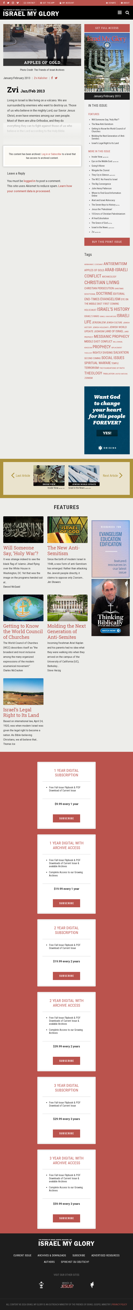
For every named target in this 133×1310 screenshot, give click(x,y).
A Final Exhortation (100, 218)
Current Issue (22, 1255)
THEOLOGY (93, 373)
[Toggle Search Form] (127, 12)
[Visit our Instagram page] (13, 3)
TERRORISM (91, 368)
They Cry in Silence (103, 175)
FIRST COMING (111, 303)
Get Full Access (107, 28)
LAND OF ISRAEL (114, 331)
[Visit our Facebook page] (4, 3)
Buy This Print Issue (107, 241)
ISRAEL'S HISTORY (113, 309)
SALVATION (121, 352)
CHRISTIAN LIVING (101, 282)
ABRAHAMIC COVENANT (93, 264)
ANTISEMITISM (115, 263)
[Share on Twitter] (56, 78)
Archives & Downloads (52, 1255)
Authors (49, 1261)
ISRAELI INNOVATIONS (108, 316)
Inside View (100, 156)
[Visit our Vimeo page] (17, 3)
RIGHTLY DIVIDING (103, 352)
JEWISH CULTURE (114, 322)
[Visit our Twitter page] (8, 3)
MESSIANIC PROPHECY (111, 336)
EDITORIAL (119, 293)
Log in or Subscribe (51, 154)
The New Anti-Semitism (102, 124)
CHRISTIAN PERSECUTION (99, 288)
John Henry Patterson (102, 188)
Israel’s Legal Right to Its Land (105, 143)
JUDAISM (99, 331)
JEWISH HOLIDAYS (101, 327)
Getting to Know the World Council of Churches (23, 631)
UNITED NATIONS (121, 374)
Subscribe (66, 818)
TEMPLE (115, 363)
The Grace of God (102, 223)
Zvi (96, 232)
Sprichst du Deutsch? (75, 1261)
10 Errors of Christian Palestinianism (108, 214)
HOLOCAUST (90, 310)
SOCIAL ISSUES (112, 358)
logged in (30, 181)
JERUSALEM (99, 322)
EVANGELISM (110, 299)
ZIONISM (88, 378)
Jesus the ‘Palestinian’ (102, 209)
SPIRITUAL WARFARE (97, 363)
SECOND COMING (92, 358)
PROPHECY (102, 347)
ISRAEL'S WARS (91, 316)
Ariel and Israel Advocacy (103, 200)
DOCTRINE (104, 293)
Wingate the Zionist (100, 170)
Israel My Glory (31, 12)
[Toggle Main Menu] (120, 12)
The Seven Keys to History (106, 204)
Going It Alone (98, 166)
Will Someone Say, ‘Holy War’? (105, 119)
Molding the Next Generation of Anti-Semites (66, 631)
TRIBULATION (109, 373)
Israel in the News (103, 227)
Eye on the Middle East (105, 161)
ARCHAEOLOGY (109, 276)
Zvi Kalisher (41, 78)
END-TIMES (92, 299)
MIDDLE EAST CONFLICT (98, 341)
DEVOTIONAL (90, 294)
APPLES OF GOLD (94, 270)
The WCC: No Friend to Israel (104, 179)
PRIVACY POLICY (119, 1304)
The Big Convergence (101, 184)
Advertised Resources (105, 1255)
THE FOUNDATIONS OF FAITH (112, 368)
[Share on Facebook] (52, 78)
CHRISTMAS (119, 289)
